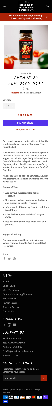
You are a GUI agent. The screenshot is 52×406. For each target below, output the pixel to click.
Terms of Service (11, 307)
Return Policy (9, 298)
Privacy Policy (10, 302)
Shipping (15, 92)
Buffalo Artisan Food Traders (21, 390)
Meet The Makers (11, 290)
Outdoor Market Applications (17, 294)
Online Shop (9, 285)
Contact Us (8, 311)
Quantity (7, 100)
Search (6, 281)
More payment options (25, 129)
